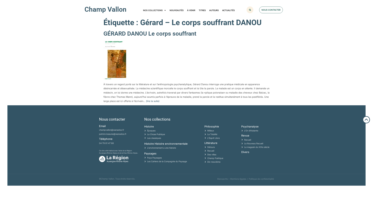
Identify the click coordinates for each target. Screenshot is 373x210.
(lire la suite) (153, 101)
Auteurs (214, 10)
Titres (202, 10)
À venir (191, 10)
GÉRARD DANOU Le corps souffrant (149, 33)
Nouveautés (177, 10)
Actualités (228, 10)
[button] (250, 9)
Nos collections (153, 10)
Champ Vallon (105, 9)
